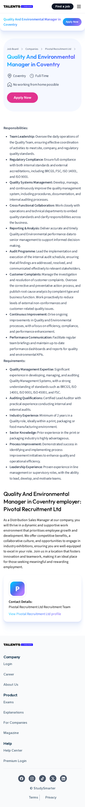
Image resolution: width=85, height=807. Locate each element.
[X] (52, 778)
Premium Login (15, 761)
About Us (10, 684)
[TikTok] (42, 778)
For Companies (15, 722)
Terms (33, 797)
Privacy (50, 797)
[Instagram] (32, 778)
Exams (8, 702)
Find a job (62, 6)
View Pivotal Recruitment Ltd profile (35, 614)
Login (7, 664)
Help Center (12, 750)
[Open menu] (79, 6)
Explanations (13, 712)
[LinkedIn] (63, 778)
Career (8, 674)
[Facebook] (21, 778)
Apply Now (72, 22)
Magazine (11, 733)
